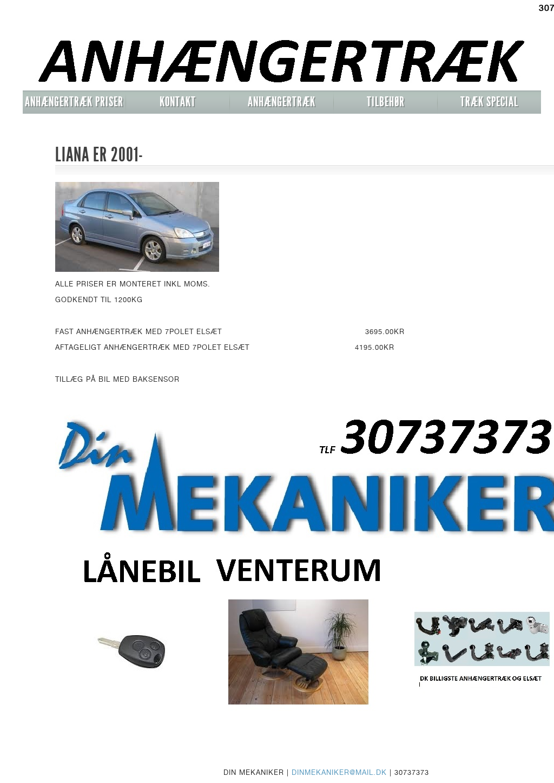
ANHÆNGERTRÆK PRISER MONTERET (74, 104)
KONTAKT (178, 101)
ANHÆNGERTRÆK (281, 101)
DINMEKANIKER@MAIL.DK (339, 772)
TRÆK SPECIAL (489, 101)
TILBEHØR (386, 101)
